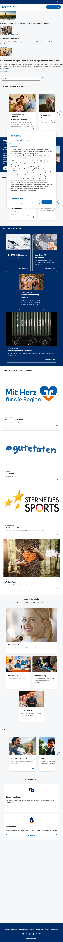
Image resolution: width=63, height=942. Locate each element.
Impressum (7, 929)
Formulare (47, 929)
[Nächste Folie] (59, 113)
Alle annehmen (47, 202)
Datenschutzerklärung (16, 144)
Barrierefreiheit (54, 929)
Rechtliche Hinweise (35, 929)
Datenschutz (14, 929)
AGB (42, 929)
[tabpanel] (22, 113)
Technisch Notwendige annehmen (30, 202)
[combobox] (21, 79)
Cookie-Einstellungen (17, 198)
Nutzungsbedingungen (24, 929)
